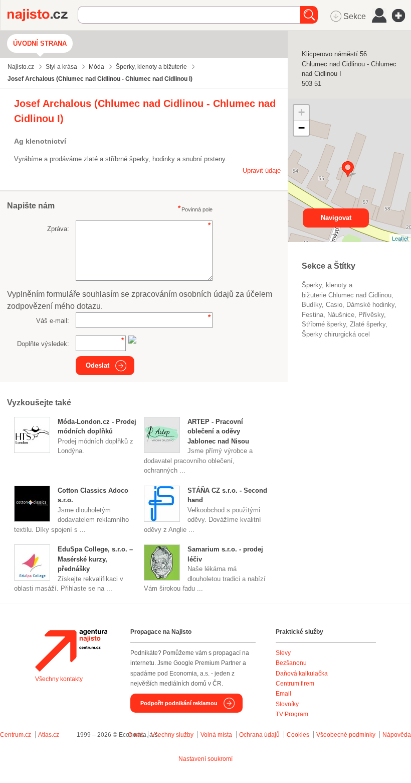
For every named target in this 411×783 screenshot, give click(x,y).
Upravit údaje (262, 170)
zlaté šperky (367, 324)
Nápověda (396, 734)
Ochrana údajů (259, 734)
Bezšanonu (291, 662)
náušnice (340, 314)
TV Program (292, 714)
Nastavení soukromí (205, 758)
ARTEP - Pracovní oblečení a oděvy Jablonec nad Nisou (218, 431)
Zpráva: (58, 229)
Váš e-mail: (52, 320)
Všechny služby (173, 734)
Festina (312, 314)
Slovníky (287, 704)
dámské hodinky (370, 304)
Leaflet (400, 238)
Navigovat (336, 217)
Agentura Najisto (71, 650)
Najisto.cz (43, 15)
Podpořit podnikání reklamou (179, 703)
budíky (312, 304)
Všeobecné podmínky (345, 734)
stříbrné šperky (324, 324)
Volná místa (216, 734)
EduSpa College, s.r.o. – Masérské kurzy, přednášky (95, 559)
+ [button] (301, 112)
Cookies (298, 734)
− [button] (301, 128)
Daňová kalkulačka (302, 673)
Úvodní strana (40, 43)
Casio (334, 304)
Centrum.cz (15, 734)
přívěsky (371, 314)
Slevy (283, 652)
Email (283, 693)
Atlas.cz (48, 734)
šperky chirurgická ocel (336, 334)
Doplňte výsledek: (43, 344)
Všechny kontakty (59, 679)
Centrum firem (295, 683)
